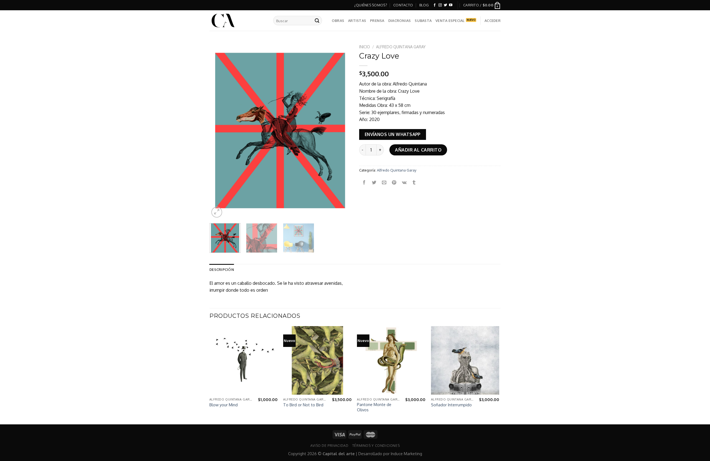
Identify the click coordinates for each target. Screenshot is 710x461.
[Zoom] (216, 212)
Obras (338, 20)
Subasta (423, 20)
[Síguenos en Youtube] (450, 5)
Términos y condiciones (376, 445)
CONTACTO (403, 5)
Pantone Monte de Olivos (374, 407)
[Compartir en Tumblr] (414, 182)
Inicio (364, 46)
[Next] (341, 130)
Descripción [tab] (221, 269)
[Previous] (219, 130)
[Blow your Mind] (243, 360)
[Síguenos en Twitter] (445, 5)
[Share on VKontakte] (404, 182)
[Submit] (317, 20)
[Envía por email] (384, 182)
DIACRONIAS (399, 20)
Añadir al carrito (418, 150)
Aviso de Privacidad (329, 445)
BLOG (424, 5)
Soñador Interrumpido (451, 404)
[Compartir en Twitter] (374, 182)
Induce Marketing (406, 453)
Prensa (377, 20)
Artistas (357, 20)
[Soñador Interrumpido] (465, 360)
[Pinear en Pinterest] (394, 182)
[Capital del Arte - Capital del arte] (237, 20)
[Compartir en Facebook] (364, 182)
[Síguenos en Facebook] (434, 5)
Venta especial (450, 20)
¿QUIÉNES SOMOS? (370, 5)
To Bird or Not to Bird (303, 404)
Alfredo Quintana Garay (400, 46)
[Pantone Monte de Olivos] (391, 360)
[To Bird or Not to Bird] (317, 360)
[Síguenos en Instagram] (440, 5)
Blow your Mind (223, 404)
